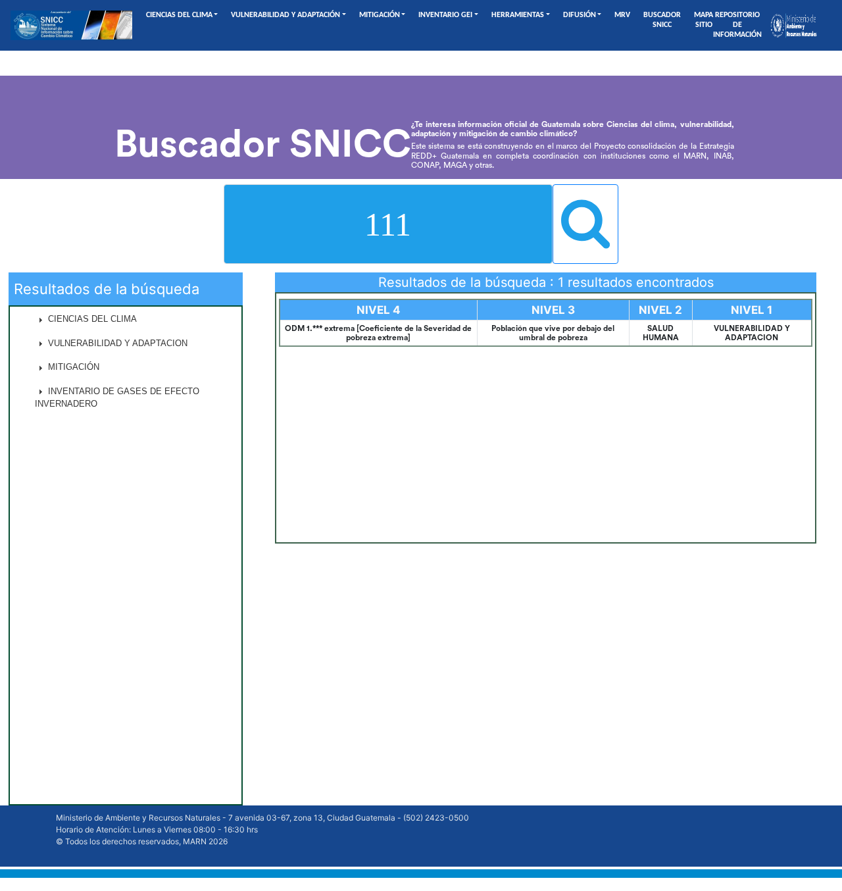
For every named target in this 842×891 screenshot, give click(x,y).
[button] (125, 319)
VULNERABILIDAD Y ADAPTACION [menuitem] (116, 343)
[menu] (126, 555)
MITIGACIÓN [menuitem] (72, 367)
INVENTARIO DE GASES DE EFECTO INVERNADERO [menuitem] (117, 397)
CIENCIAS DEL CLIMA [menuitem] (91, 319)
